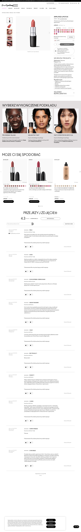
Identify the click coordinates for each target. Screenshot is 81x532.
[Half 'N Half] (60, 30)
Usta (15, 12)
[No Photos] (49, 186)
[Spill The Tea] (68, 32)
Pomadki (18, 12)
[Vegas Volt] (73, 30)
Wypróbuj (71, 37)
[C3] (63, 186)
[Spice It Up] (39, 186)
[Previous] (3, 185)
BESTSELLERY (16, 8)
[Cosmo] (54, 30)
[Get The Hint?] (21, 186)
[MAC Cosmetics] (10, 5)
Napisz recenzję (50, 218)
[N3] (55, 186)
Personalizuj (51, 526)
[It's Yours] (41, 186)
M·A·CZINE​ (42, 8)
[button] (76, 526)
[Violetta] (58, 32)
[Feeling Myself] (62, 32)
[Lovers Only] (71, 32)
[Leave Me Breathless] (60, 32)
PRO (46, 8)
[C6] (75, 186)
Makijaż (11, 12)
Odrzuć (51, 523)
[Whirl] (13, 186)
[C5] (65, 186)
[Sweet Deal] (17, 186)
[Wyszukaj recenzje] (33, 224)
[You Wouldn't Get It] (23, 186)
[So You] (54, 33)
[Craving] (56, 30)
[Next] (25, 185)
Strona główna (5, 12)
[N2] (57, 186)
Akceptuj (51, 520)
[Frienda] (37, 186)
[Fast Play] (68, 30)
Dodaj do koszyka (9, 201)
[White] (71, 186)
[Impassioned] (62, 30)
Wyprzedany (67, 44)
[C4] (61, 186)
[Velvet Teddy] (5, 186)
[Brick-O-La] (71, 30)
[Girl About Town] (66, 30)
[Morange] (64, 30)
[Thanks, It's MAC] (45, 186)
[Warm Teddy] (11, 186)
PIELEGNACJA (29, 8)
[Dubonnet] (58, 30)
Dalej (40, 475)
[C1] (59, 186)
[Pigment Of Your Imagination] (47, 186)
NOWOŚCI (10, 8)
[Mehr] (19, 186)
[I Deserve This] (33, 186)
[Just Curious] (73, 32)
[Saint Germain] (56, 32)
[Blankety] (70, 30)
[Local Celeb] (35, 186)
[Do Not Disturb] (70, 32)
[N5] (67, 186)
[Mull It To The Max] (7, 186)
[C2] (73, 186)
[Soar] (15, 186)
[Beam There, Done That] (31, 186)
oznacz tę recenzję (67, 246)
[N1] (69, 186)
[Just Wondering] (66, 32)
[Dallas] (64, 32)
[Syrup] (43, 186)
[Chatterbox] (54, 32)
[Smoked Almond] (56, 33)
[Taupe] (9, 186)
